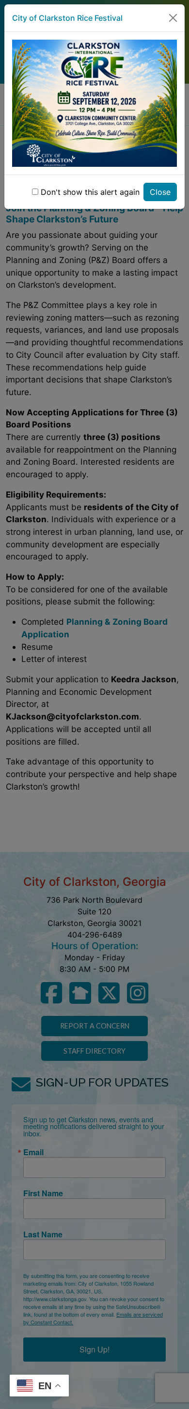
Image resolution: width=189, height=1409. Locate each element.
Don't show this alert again (90, 192)
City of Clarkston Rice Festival (67, 18)
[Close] (173, 18)
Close (160, 192)
